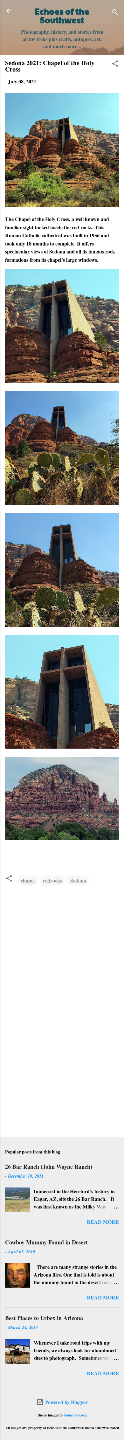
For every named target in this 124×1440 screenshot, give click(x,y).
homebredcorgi (75, 1415)
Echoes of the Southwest (62, 15)
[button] (115, 64)
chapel (28, 880)
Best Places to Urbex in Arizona (44, 1318)
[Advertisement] (62, 1082)
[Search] (115, 13)
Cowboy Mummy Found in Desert (46, 1242)
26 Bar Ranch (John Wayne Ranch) (48, 1166)
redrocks (52, 880)
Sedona (78, 880)
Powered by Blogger (66, 1402)
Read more (103, 1221)
